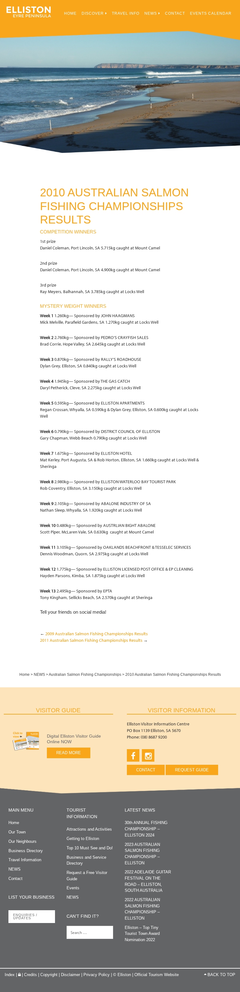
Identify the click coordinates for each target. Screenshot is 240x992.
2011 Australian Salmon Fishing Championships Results (91, 640)
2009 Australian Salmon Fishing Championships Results (96, 633)
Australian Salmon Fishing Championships (85, 674)
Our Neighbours (22, 841)
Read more (68, 752)
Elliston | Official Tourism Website (28, 14)
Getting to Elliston (83, 838)
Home (70, 13)
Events (73, 888)
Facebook (133, 755)
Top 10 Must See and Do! (90, 848)
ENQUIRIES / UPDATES (25, 916)
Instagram (148, 755)
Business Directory (25, 850)
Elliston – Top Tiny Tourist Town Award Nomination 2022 (142, 933)
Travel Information (24, 859)
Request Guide (192, 770)
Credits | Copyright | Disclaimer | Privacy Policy (67, 974)
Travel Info (125, 13)
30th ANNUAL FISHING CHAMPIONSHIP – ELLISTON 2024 (146, 828)
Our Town (17, 832)
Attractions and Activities (89, 829)
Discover (93, 13)
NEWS (150, 13)
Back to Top (220, 974)
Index (10, 974)
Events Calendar (211, 13)
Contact (175, 13)
